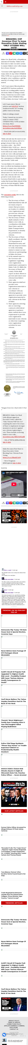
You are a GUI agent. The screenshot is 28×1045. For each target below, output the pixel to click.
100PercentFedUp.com (11, 1034)
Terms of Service (14, 1022)
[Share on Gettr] (10, 53)
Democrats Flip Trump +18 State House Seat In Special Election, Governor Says (14, 632)
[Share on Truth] (7, 53)
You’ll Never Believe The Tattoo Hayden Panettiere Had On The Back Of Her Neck (13, 701)
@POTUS (15, 106)
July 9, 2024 (7, 133)
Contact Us (14, 1029)
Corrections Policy (14, 1024)
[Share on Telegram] (17, 53)
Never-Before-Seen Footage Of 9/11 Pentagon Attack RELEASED (13, 653)
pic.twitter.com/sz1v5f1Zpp (12, 128)
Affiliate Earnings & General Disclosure (14, 1026)
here (8, 35)
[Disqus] (14, 547)
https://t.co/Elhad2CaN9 (12, 457)
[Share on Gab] (14, 53)
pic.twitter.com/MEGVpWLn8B (14, 437)
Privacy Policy (14, 1020)
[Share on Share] (20, 53)
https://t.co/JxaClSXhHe (12, 126)
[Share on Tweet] (24, 53)
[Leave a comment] (4, 1035)
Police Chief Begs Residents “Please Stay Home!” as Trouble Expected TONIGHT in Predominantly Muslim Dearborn (14, 748)
